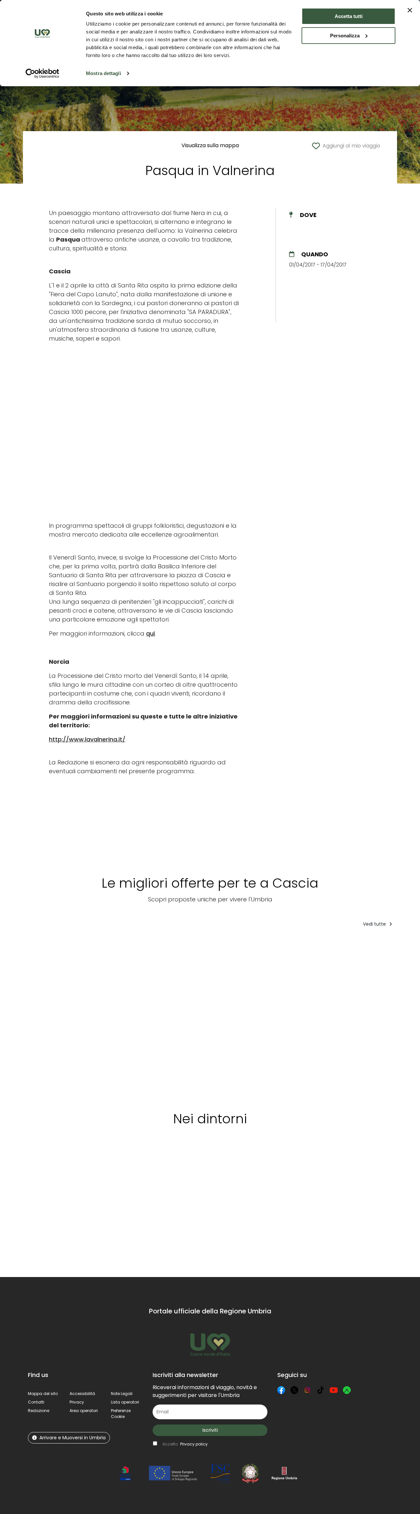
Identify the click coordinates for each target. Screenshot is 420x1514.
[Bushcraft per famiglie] (222, 1017)
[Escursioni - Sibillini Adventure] (114, 1017)
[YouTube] (334, 1390)
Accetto (185, 1444)
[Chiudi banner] (410, 10)
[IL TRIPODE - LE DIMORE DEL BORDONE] (54, 1017)
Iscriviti (210, 1430)
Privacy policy (194, 1444)
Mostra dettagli (103, 73)
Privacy (77, 1402)
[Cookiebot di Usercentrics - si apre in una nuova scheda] (42, 73)
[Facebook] (281, 1390)
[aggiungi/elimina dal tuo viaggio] (64, 1162)
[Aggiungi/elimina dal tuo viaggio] (76, 945)
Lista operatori (125, 1402)
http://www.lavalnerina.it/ (87, 739)
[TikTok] (321, 1390)
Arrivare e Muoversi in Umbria (72, 1437)
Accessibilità (82, 1393)
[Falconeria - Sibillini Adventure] (280, 1017)
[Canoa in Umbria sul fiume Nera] (169, 1017)
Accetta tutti (349, 16)
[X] (294, 1390)
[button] (121, 1413)
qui (150, 633)
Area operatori (84, 1410)
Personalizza (345, 35)
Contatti (36, 1402)
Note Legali (122, 1393)
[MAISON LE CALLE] (341, 1017)
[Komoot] (347, 1390)
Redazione (38, 1410)
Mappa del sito (43, 1393)
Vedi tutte (375, 924)
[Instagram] (307, 1390)
